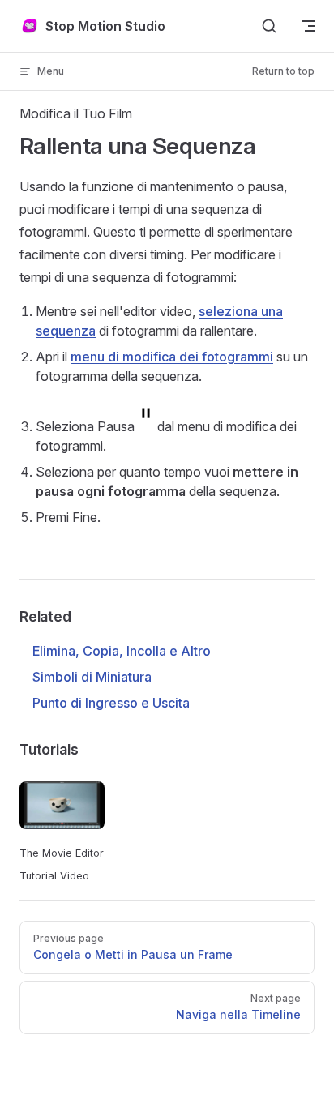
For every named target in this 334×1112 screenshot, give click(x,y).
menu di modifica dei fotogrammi (172, 357)
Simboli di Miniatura (92, 677)
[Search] (269, 26)
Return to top (283, 71)
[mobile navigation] (308, 26)
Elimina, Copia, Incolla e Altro (121, 651)
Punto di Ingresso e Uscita (111, 703)
